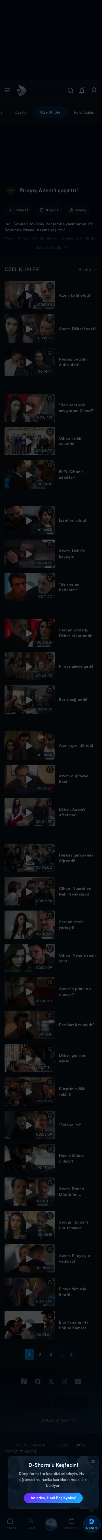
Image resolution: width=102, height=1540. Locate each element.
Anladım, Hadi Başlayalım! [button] (53, 1498)
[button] (93, 1461)
